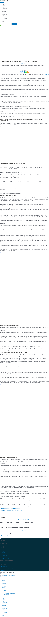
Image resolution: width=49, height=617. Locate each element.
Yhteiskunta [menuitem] (4, 581)
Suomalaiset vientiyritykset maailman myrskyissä (14, 527)
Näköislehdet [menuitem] (4, 608)
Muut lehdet (2, 570)
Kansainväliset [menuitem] (4, 583)
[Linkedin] (24, 72)
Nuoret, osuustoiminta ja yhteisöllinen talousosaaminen (16, 522)
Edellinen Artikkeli (4, 535)
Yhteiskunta (4, 7)
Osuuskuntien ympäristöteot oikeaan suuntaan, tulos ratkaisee (18, 533)
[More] (28, 72)
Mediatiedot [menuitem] (4, 606)
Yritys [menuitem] (3, 579)
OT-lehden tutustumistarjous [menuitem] (9, 593)
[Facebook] (21, 72)
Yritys (3, 4)
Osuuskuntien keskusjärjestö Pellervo (7, 568)
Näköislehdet (4, 14)
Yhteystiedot (4, 18)
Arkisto (3, 15)
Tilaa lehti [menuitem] (4, 611)
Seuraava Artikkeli (4, 537)
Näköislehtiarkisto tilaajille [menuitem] (9, 591)
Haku (3, 21)
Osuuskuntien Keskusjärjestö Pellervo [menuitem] (9, 613)
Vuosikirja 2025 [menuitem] (5, 605)
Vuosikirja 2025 (5, 11)
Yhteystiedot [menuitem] (6, 594)
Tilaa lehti (4, 17)
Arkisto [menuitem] (5, 590)
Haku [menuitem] (3, 615)
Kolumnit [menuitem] (3, 584)
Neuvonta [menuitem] (4, 586)
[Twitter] (22, 72)
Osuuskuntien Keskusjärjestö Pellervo (9, 19)
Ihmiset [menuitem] (3, 580)
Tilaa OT (1, 548)
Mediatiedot (4, 12)
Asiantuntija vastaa (5, 558)
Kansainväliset (4, 8)
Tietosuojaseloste (3, 566)
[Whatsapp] (26, 72)
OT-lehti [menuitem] (3, 587)
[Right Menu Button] (3, 576)
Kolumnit (3, 10)
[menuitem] (4, 596)
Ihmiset (3, 5)
